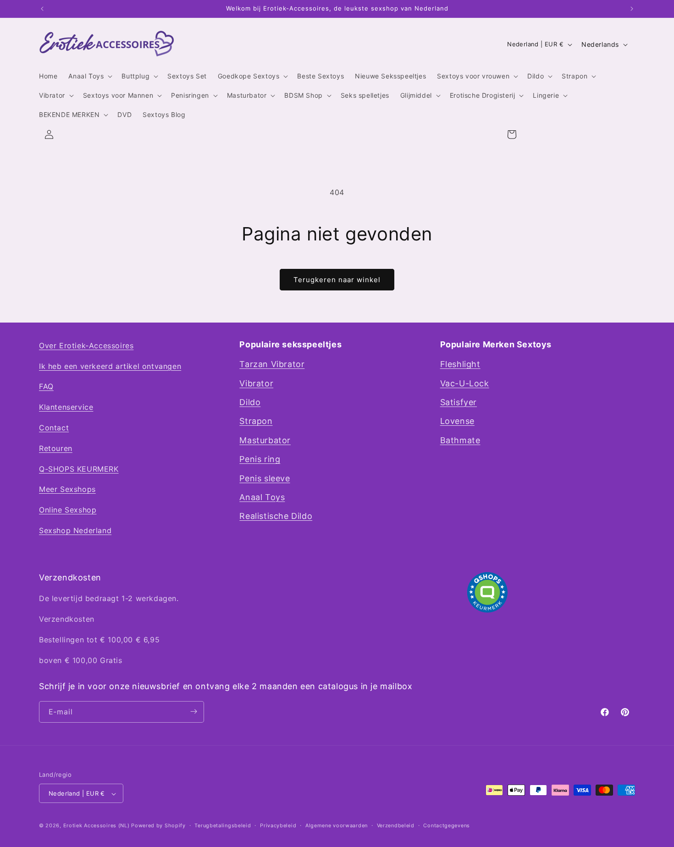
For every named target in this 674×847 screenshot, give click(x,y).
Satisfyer (458, 402)
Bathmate (460, 440)
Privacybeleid (278, 825)
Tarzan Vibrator (271, 364)
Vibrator (256, 383)
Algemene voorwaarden (336, 825)
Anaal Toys (262, 497)
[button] (89, 76)
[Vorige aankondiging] (42, 8)
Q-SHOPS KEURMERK (79, 469)
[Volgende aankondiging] (632, 8)
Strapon (255, 421)
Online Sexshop (67, 510)
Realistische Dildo (275, 516)
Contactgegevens (446, 825)
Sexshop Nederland (75, 530)
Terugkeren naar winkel (337, 279)
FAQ (46, 386)
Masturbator (265, 440)
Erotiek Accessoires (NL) (96, 826)
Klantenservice (66, 407)
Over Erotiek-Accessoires (86, 345)
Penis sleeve (264, 478)
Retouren (55, 448)
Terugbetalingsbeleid (222, 825)
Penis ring (259, 459)
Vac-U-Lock (464, 383)
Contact (54, 427)
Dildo (249, 402)
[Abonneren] (193, 711)
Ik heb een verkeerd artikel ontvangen (110, 366)
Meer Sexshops (67, 489)
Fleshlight (460, 364)
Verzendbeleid (395, 825)
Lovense (457, 421)
